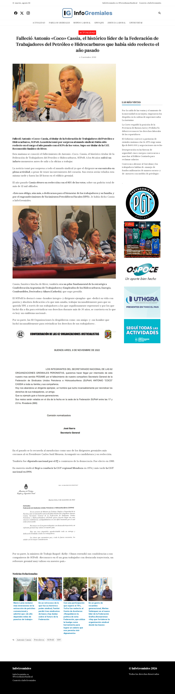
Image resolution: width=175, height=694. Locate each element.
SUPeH (50, 640)
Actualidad (39, 22)
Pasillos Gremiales (59, 22)
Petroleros (39, 640)
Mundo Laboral (82, 22)
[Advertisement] (64, 130)
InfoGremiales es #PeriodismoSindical (119, 3)
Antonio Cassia (24, 640)
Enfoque (99, 22)
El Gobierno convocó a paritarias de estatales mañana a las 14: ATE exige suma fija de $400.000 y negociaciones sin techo (142, 142)
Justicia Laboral (117, 22)
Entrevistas (136, 22)
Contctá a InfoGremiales (150, 3)
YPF (59, 640)
